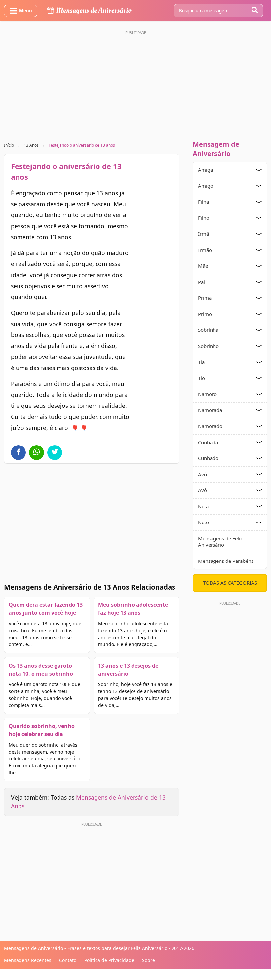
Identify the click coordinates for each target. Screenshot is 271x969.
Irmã (203, 233)
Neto (203, 522)
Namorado (210, 426)
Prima (205, 297)
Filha (203, 201)
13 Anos (31, 145)
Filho (203, 217)
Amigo (205, 185)
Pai (201, 282)
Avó (202, 474)
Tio (201, 378)
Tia (201, 362)
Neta (203, 506)
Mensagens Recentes (27, 960)
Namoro (207, 394)
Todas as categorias (230, 582)
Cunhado (208, 458)
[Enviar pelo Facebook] (18, 452)
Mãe (203, 265)
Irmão (205, 250)
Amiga (205, 169)
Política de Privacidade (109, 960)
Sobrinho (208, 346)
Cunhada (208, 442)
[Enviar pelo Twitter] (54, 452)
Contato (67, 960)
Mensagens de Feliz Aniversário (220, 541)
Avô (202, 490)
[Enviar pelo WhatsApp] (36, 452)
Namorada (210, 410)
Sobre (148, 960)
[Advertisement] (135, 83)
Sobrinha (208, 330)
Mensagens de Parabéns (225, 561)
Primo (205, 314)
